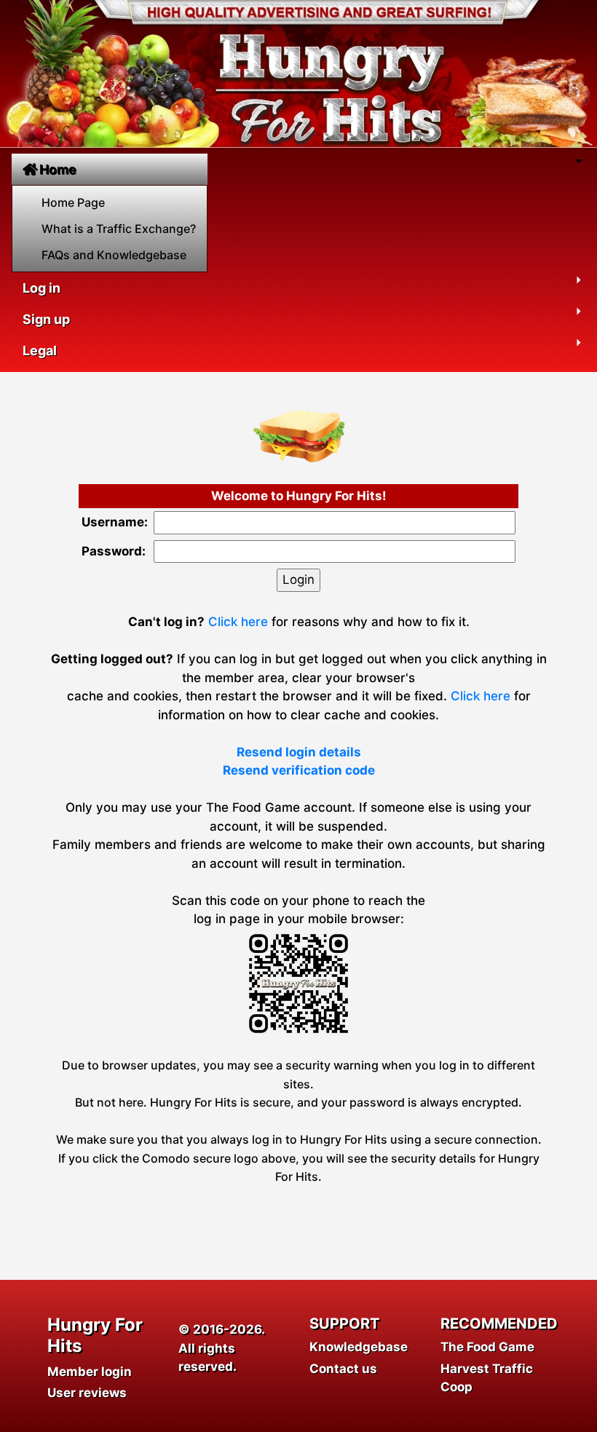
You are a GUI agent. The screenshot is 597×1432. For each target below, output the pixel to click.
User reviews (87, 1392)
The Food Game (487, 1347)
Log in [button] (41, 288)
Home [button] (57, 169)
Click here (238, 621)
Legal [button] (40, 350)
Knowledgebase (358, 1347)
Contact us (343, 1368)
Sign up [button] (46, 319)
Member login (89, 1371)
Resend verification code (299, 770)
